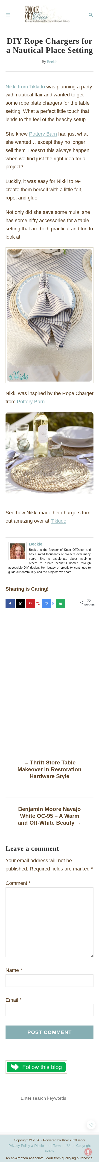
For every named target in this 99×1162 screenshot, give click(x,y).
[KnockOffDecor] (49, 15)
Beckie (52, 62)
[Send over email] (61, 603)
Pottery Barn (43, 134)
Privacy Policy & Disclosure (29, 1146)
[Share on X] (21, 603)
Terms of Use (63, 1146)
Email (14, 1000)
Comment (18, 883)
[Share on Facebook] (11, 603)
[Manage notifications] (88, 1152)
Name (14, 970)
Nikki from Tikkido (25, 87)
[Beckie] (18, 551)
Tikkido (58, 521)
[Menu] (8, 15)
